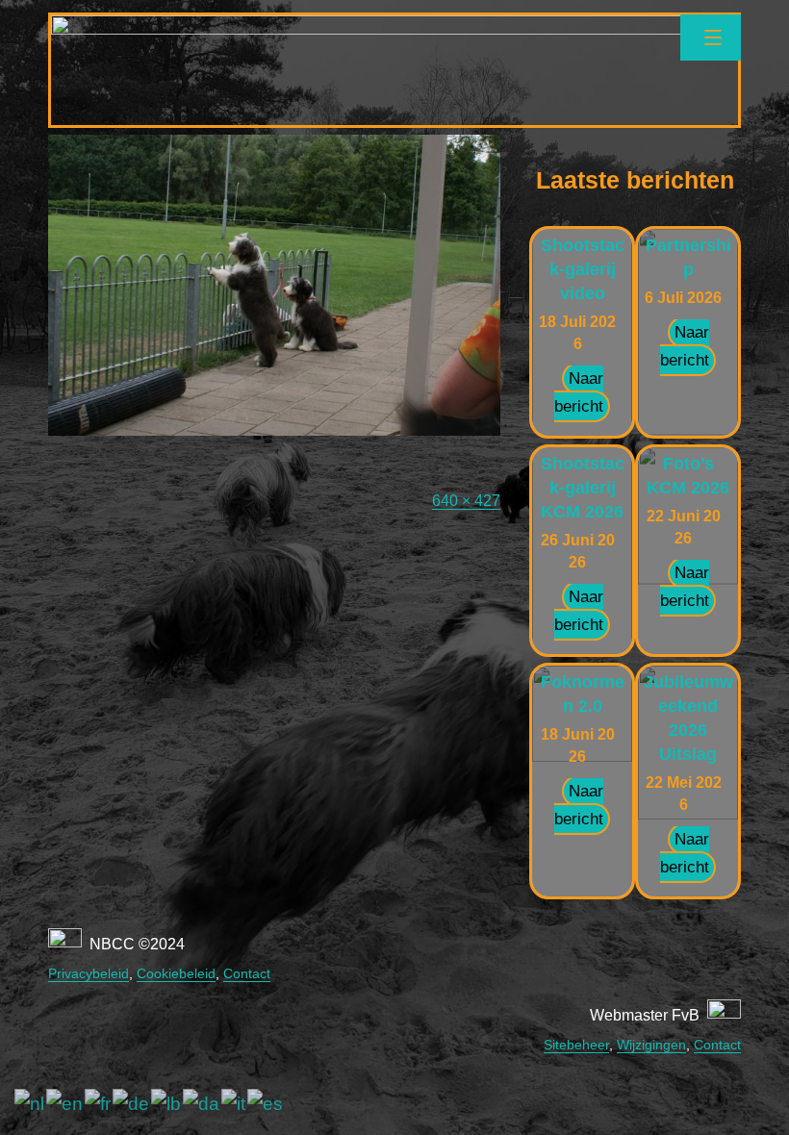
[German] (132, 1104)
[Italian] (234, 1104)
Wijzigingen (651, 1044)
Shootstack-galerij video (582, 269)
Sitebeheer (576, 1044)
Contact (246, 973)
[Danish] (202, 1104)
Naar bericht (578, 392)
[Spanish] (266, 1104)
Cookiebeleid (176, 973)
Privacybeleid (88, 973)
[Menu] (710, 37)
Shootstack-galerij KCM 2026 (582, 487)
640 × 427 (466, 500)
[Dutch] (30, 1104)
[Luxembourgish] (167, 1104)
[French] (99, 1104)
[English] (65, 1104)
